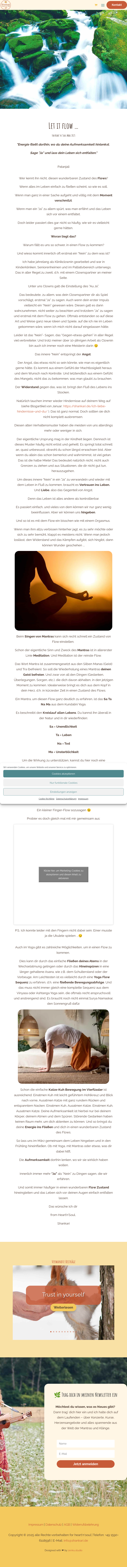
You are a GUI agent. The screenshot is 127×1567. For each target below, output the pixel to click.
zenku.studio (75, 1550)
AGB (67, 1524)
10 (76, 1331)
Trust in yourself (63, 1294)
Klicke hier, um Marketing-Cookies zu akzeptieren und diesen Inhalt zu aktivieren (63, 874)
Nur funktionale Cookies (63, 782)
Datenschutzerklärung (66, 799)
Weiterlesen (63, 1307)
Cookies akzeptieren (63, 773)
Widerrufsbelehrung (85, 1524)
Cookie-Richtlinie (46, 799)
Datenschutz (53, 1524)
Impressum (83, 799)
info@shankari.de (76, 1540)
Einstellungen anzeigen (63, 791)
